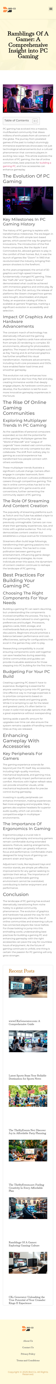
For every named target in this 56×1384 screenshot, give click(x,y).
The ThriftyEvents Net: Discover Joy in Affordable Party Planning (27, 1132)
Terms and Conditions (28, 1360)
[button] (50, 9)
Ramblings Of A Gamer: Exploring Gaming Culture (24, 1244)
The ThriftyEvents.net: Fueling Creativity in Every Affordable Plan (26, 1187)
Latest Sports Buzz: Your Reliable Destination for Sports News (27, 1077)
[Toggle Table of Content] (33, 121)
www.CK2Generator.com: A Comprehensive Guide (24, 1022)
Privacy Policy (28, 1353)
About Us (28, 1340)
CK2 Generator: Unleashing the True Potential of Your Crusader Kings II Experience (27, 1300)
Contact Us (28, 1347)
